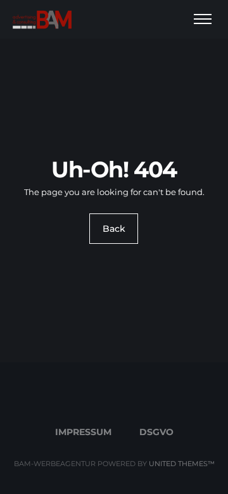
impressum (83, 432)
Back (114, 228)
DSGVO (156, 432)
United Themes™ (182, 463)
